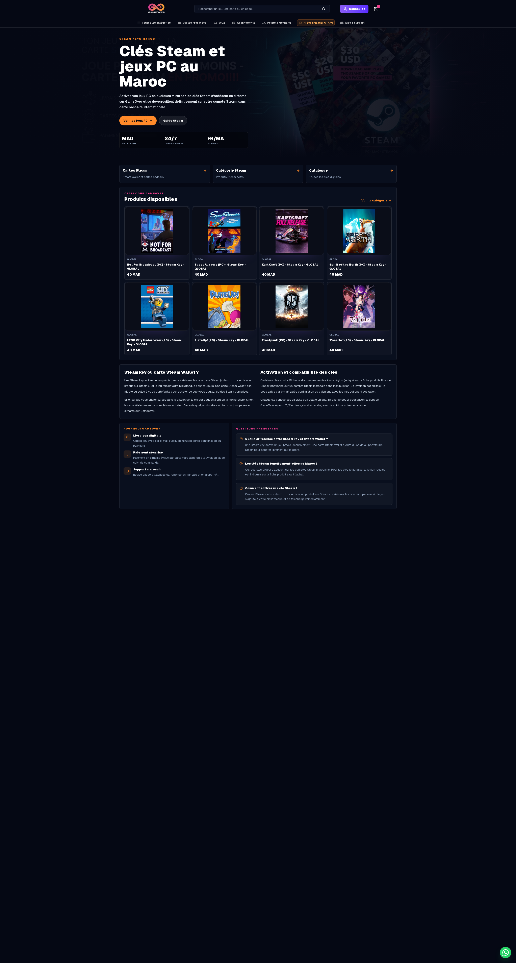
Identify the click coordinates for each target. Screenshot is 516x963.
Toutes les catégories (156, 22)
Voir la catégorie (374, 200)
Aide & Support (354, 22)
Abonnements (246, 22)
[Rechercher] (324, 9)
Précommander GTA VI (318, 22)
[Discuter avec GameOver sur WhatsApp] (505, 952)
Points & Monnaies (279, 22)
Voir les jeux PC (135, 120)
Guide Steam (173, 120)
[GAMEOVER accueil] (156, 9)
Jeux (221, 22)
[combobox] (256, 9)
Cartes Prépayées (194, 22)
